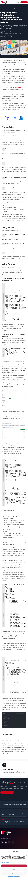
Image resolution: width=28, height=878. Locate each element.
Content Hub (8, 8)
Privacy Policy (17, 876)
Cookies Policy (11, 876)
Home (2, 8)
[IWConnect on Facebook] (6, 842)
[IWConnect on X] (13, 842)
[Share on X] (8, 36)
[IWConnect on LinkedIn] (2, 842)
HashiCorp (18, 87)
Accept (14, 866)
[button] (26, 851)
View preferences (14, 873)
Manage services (5, 862)
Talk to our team (7, 792)
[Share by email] (11, 36)
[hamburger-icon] (18, 2)
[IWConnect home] (7, 833)
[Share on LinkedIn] (5, 36)
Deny (14, 869)
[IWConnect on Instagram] (9, 842)
